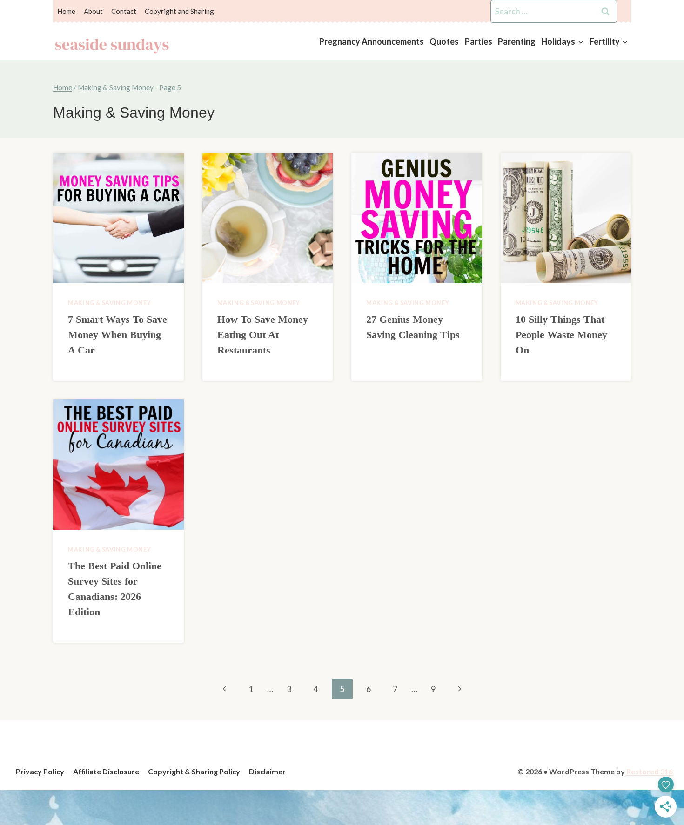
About (93, 11)
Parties (478, 41)
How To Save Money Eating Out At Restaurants (262, 334)
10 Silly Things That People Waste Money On (561, 334)
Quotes (444, 41)
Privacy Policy (40, 771)
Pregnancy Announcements (371, 41)
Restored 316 (649, 771)
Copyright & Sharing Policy (194, 771)
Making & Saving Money (109, 302)
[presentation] (118, 218)
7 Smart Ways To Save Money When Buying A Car (117, 334)
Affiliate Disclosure (106, 771)
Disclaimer (267, 771)
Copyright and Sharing (179, 11)
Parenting (517, 41)
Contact (123, 11)
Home (66, 11)
